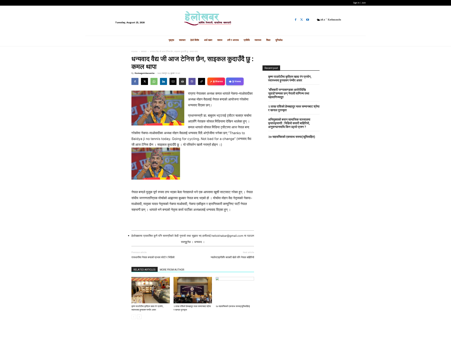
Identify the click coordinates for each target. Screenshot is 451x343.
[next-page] (139, 317)
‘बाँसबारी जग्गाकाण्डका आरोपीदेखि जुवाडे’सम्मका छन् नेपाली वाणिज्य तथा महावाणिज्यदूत (288, 93)
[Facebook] (296, 20)
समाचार (144, 51)
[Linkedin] (163, 81)
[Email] (173, 81)
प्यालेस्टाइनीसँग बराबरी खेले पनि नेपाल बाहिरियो (232, 257)
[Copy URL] (201, 81)
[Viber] (192, 81)
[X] (144, 81)
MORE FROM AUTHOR (172, 269)
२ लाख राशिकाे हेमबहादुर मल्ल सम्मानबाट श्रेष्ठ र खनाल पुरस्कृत (294, 108)
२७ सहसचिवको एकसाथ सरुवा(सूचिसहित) (233, 306)
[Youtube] (307, 20)
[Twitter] (301, 20)
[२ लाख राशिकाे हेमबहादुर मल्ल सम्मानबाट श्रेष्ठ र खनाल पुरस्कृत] (193, 290)
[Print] (182, 81)
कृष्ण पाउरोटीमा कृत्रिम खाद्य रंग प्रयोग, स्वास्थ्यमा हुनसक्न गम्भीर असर (289, 78)
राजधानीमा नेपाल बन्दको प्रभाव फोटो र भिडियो (152, 257)
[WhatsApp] (153, 81)
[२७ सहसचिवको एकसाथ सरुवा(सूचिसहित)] (235, 290)
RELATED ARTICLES (145, 269)
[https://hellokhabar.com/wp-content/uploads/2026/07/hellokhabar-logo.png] (225, 20)
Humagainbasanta (145, 73)
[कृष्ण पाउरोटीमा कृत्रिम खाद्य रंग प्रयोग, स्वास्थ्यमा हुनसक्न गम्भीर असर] (150, 290)
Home (134, 51)
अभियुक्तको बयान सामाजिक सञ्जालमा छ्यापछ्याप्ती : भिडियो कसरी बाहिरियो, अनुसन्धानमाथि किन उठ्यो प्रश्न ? (289, 123)
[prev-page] (133, 317)
